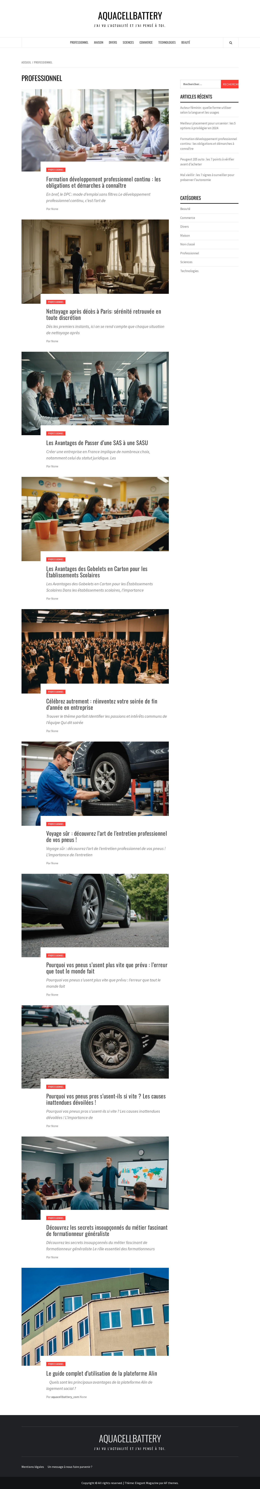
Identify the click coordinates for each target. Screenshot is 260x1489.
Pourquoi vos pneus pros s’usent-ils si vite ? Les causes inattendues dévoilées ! (106, 1099)
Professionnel (79, 42)
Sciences (128, 42)
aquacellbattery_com (65, 1397)
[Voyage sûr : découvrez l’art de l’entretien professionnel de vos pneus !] (95, 783)
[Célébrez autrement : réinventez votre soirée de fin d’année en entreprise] (95, 651)
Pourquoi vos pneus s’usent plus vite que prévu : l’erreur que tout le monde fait (106, 967)
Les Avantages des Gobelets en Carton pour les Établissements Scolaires (97, 571)
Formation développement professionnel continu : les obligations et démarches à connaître (103, 182)
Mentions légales (33, 1467)
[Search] (230, 42)
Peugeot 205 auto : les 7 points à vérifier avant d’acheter (207, 161)
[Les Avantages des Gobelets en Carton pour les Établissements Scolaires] (95, 519)
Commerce (146, 42)
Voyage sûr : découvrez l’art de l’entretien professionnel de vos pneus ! (106, 836)
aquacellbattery (130, 15)
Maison (98, 42)
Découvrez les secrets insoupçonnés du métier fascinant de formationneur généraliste (106, 1230)
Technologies (167, 42)
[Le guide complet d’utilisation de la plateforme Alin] (95, 1316)
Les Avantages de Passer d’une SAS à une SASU (97, 442)
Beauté (185, 42)
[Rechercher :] (200, 84)
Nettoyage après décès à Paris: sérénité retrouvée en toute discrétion (103, 314)
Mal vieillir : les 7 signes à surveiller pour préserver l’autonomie (207, 177)
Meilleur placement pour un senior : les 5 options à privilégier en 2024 (208, 125)
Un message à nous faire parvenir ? (70, 1467)
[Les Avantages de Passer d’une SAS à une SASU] (95, 393)
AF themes (171, 1483)
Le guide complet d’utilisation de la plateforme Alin (101, 1373)
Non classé (187, 244)
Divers (113, 42)
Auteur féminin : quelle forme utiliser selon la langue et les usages (205, 110)
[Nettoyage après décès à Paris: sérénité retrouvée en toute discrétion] (95, 261)
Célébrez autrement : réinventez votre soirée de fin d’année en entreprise (101, 704)
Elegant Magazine (147, 1483)
